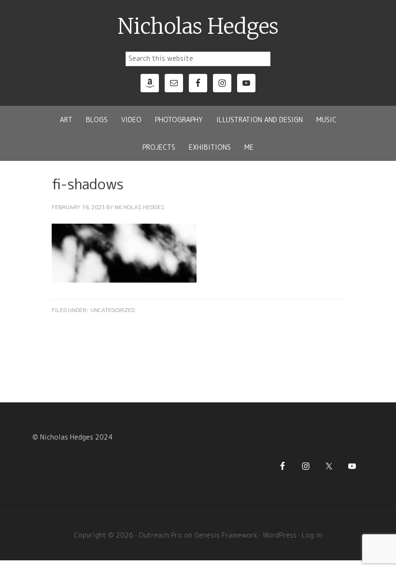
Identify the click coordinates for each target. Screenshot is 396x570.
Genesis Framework (225, 535)
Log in (312, 535)
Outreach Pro (160, 535)
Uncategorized (112, 310)
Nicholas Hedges (198, 27)
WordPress (280, 535)
